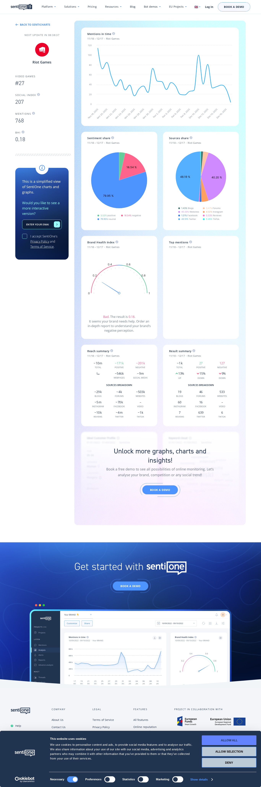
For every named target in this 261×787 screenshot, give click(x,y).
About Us (57, 720)
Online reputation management (145, 729)
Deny (229, 762)
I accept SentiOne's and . (44, 241)
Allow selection (229, 751)
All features (140, 720)
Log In (209, 7)
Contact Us (57, 224)
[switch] (109, 779)
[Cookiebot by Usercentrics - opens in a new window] (24, 779)
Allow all (229, 740)
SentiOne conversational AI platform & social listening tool (21, 7)
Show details (199, 779)
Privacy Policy (39, 241)
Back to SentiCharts (35, 24)
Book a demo (160, 490)
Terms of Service (42, 246)
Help (18, 726)
